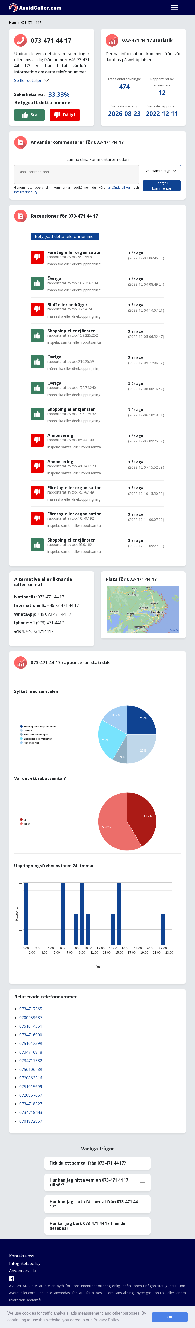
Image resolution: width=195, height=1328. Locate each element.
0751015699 (30, 1086)
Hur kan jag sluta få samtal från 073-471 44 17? (94, 1204)
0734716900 (30, 1035)
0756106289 (30, 1069)
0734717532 (30, 1060)
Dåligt (69, 115)
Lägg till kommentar (161, 186)
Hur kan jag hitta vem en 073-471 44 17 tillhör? (89, 1182)
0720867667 (30, 1095)
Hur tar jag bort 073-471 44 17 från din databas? (88, 1226)
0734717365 (30, 1009)
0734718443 (30, 1112)
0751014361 (30, 1026)
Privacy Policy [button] (106, 1320)
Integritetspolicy (25, 192)
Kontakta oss (21, 1256)
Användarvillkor (24, 1270)
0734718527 (30, 1104)
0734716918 (30, 1052)
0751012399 (30, 1043)
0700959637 (30, 1017)
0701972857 (30, 1121)
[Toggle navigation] (174, 8)
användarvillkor (119, 187)
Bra (33, 115)
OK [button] (170, 1317)
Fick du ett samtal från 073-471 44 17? (88, 1163)
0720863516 (30, 1078)
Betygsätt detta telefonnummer (65, 236)
